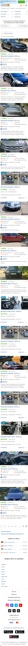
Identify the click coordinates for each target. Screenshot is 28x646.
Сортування (23, 25)
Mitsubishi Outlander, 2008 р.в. (10, 56)
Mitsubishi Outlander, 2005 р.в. (10, 219)
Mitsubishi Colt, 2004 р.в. (9, 250)
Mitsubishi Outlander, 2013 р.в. (10, 120)
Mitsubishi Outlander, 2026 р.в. (10, 187)
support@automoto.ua (14, 619)
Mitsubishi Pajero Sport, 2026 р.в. (11, 311)
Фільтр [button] (5, 25)
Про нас (14, 591)
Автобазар (3, 8)
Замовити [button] (21, 1)
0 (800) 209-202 (14, 615)
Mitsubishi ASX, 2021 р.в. (8, 156)
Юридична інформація (14, 600)
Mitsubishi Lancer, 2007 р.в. (9, 469)
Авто (8, 8)
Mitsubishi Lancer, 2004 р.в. (9, 504)
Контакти (14, 594)
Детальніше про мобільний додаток (14, 628)
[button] (26, 5)
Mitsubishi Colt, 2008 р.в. (9, 90)
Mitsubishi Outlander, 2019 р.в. (10, 373)
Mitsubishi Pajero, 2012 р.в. (9, 283)
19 (23, 526)
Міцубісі (12, 8)
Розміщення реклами (14, 597)
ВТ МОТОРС (4, 197)
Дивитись (21, 198)
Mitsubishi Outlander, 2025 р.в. (10, 341)
